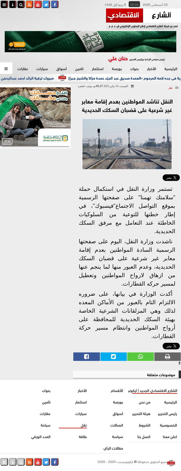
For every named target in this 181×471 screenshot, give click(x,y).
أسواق (61, 68)
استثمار (97, 68)
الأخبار (151, 68)
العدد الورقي (40, 436)
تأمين (79, 68)
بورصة (117, 68)
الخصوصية (168, 424)
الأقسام (117, 390)
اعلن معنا (170, 436)
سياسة (117, 436)
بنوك (134, 68)
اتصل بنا (144, 436)
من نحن (145, 401)
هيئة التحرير (141, 413)
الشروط (145, 424)
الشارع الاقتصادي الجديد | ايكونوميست (152, 390)
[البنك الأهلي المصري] (35, 116)
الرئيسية (171, 68)
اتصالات (116, 424)
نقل (170, 87)
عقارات (22, 68)
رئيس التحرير (167, 413)
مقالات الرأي (113, 447)
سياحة (45, 424)
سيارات (42, 68)
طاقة (83, 436)
